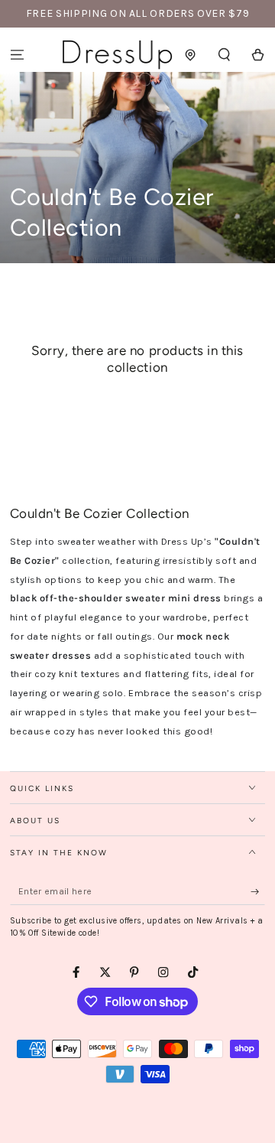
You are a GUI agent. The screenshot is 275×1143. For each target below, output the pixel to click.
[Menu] (17, 55)
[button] (224, 55)
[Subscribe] (258, 892)
